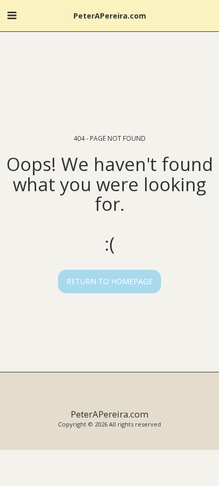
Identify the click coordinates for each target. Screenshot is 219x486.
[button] (12, 15)
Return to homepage (109, 281)
